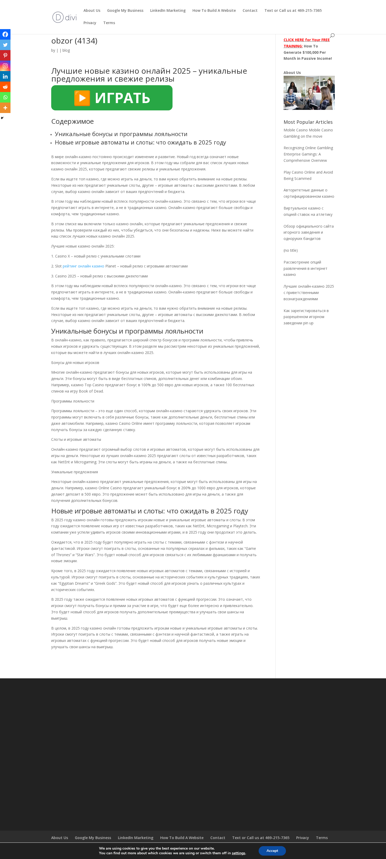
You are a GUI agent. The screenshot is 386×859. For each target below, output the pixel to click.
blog (66, 50)
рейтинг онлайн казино (83, 266)
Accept (272, 850)
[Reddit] (5, 87)
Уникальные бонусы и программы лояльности (121, 134)
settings (238, 853)
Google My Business (125, 11)
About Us (92, 11)
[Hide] (2, 118)
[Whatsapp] (5, 97)
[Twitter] (5, 45)
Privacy (90, 23)
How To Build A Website (214, 11)
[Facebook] (5, 34)
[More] (5, 108)
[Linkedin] (5, 76)
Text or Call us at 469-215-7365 (293, 11)
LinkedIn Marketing (168, 11)
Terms (109, 23)
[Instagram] (5, 66)
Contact (250, 11)
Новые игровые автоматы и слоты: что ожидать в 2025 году (140, 142)
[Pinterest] (5, 55)
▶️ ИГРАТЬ (111, 97)
